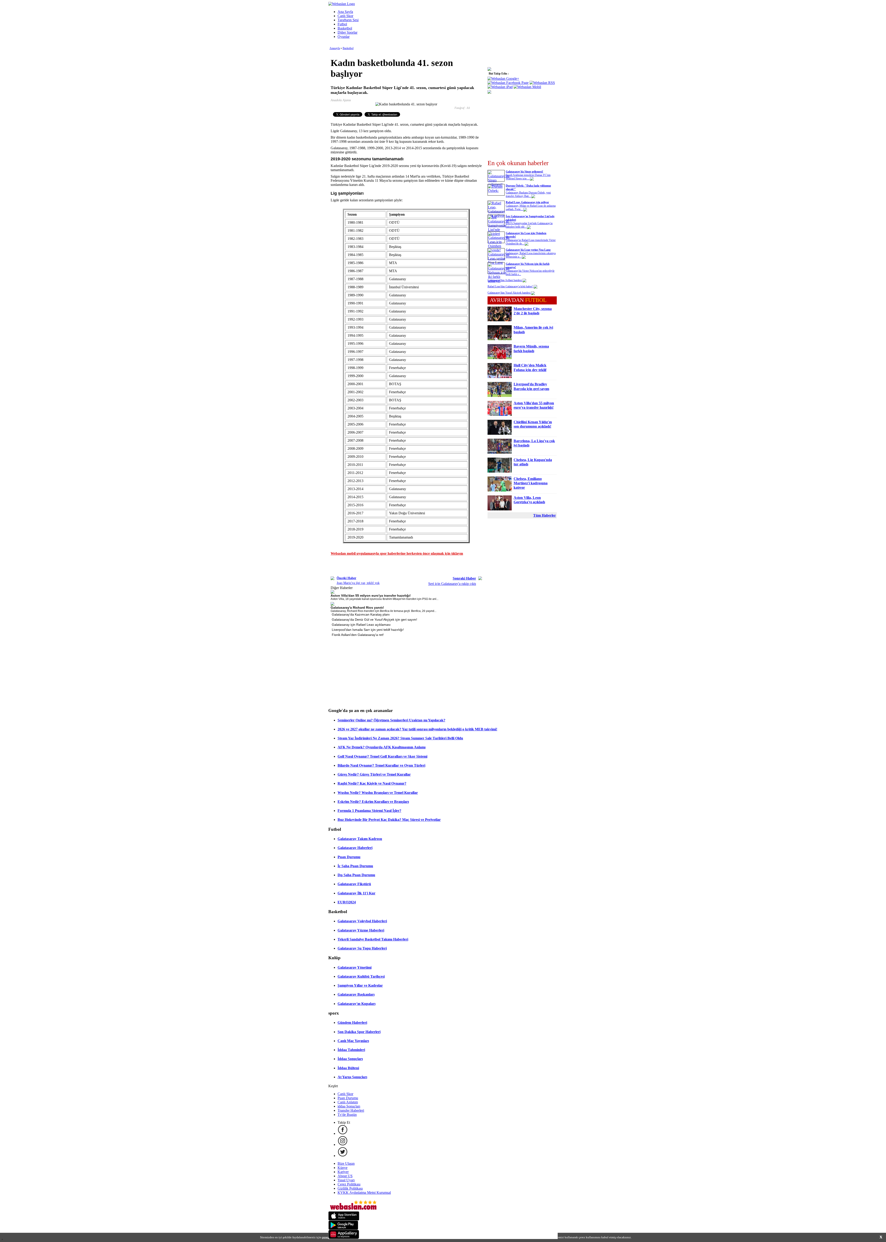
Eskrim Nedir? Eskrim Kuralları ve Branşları (373, 802)
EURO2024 (347, 902)
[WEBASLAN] (341, 4)
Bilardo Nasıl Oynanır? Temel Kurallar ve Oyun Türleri (381, 765)
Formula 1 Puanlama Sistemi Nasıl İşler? (369, 811)
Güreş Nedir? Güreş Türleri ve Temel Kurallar (374, 774)
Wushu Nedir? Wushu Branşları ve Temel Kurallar (378, 793)
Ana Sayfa (345, 12)
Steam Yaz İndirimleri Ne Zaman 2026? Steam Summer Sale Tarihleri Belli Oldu (400, 738)
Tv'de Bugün (347, 1115)
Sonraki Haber (464, 578)
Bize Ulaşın (346, 1163)
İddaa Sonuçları (350, 1059)
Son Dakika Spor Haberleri (359, 1032)
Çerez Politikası (349, 1184)
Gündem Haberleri (352, 1023)
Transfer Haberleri (351, 1110)
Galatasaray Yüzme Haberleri (361, 930)
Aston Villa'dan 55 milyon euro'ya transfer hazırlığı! (371, 595)
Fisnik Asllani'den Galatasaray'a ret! (358, 635)
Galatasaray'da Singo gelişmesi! (524, 171)
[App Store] (343, 1219)
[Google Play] (343, 1228)
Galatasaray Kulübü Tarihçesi (361, 976)
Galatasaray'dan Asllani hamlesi (505, 280)
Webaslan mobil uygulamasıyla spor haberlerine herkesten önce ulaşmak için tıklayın (397, 553)
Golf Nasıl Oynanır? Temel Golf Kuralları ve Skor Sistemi (382, 756)
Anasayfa (334, 48)
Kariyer (343, 1172)
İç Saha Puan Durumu (355, 866)
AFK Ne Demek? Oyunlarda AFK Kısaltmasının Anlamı (381, 747)
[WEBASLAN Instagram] (343, 1145)
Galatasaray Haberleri (355, 848)
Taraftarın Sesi (348, 20)
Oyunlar (344, 37)
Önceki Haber (346, 578)
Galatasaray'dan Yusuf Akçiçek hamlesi (509, 292)
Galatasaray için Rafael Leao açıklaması (361, 624)
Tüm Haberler (544, 515)
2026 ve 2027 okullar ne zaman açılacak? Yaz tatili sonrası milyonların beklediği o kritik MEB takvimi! (417, 729)
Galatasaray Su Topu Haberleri (362, 948)
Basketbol (345, 28)
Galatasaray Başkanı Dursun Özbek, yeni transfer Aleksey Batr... (528, 194)
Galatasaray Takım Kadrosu (360, 839)
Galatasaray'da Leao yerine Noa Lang (528, 249)
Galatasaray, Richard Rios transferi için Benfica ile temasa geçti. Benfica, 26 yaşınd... (383, 611)
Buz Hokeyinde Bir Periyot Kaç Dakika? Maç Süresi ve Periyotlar (389, 820)
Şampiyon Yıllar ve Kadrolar (360, 985)
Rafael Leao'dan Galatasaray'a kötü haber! (511, 286)
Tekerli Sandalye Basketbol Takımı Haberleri (373, 939)
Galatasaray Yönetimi (354, 967)
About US (345, 1176)
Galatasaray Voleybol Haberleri (362, 921)
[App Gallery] (343, 1238)
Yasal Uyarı (346, 1180)
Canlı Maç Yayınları (353, 1041)
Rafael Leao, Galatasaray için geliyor (527, 202)
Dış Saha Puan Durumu (356, 875)
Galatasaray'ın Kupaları (356, 1004)
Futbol (342, 24)
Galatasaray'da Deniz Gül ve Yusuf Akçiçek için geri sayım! (374, 619)
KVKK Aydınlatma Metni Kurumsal (364, 1192)
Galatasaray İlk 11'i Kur (356, 893)
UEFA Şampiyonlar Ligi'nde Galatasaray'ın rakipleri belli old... (529, 225)
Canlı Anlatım (348, 1102)
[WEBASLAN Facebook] (343, 1133)
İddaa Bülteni (348, 1068)
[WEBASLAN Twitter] (343, 1156)
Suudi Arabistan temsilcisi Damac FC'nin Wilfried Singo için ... (528, 176)
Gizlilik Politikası (350, 1188)
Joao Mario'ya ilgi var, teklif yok (358, 583)
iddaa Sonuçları (349, 1106)
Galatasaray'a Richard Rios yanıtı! (357, 607)
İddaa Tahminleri (351, 1050)
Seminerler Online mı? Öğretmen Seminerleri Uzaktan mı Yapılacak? (391, 720)
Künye (342, 1168)
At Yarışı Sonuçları (352, 1077)
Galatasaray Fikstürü (354, 884)
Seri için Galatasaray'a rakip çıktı (452, 584)
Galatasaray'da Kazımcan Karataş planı (361, 614)
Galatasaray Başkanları (356, 994)
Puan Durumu (349, 857)
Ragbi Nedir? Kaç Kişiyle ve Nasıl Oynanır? (372, 783)
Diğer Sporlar (347, 32)
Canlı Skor (345, 16)
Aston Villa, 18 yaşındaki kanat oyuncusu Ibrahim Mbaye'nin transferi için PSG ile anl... (384, 599)
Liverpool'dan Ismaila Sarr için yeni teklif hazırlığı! (368, 629)
